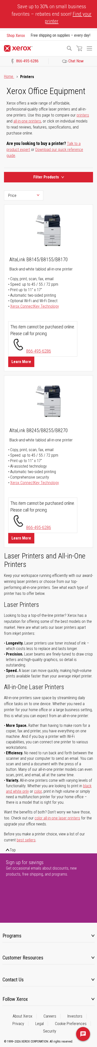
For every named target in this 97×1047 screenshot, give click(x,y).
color (38, 791)
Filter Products (46, 177)
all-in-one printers (27, 121)
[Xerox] (33, 48)
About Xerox (22, 1016)
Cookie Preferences (71, 1023)
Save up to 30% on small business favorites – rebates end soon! (52, 13)
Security (49, 1031)
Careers (50, 1016)
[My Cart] (79, 48)
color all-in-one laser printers (57, 818)
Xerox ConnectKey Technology (34, 306)
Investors (74, 1016)
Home (9, 76)
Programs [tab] (11, 936)
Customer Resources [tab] (22, 958)
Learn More (21, 361)
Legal (39, 1023)
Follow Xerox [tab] (15, 999)
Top (13, 850)
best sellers (26, 840)
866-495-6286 (38, 351)
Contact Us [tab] (13, 980)
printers (83, 115)
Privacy (18, 1023)
